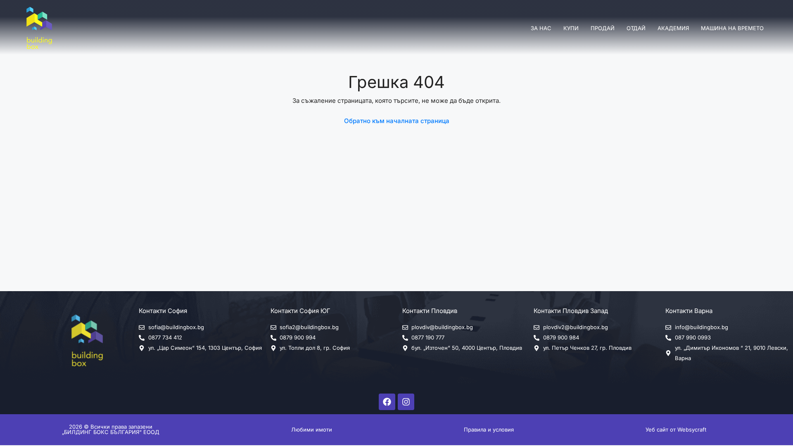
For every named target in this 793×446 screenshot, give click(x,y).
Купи (571, 28)
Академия (673, 28)
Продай (603, 28)
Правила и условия (489, 429)
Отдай (636, 28)
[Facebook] (387, 402)
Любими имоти (311, 429)
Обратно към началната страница (396, 121)
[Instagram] (406, 402)
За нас (541, 28)
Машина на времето (732, 28)
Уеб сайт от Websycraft (676, 429)
